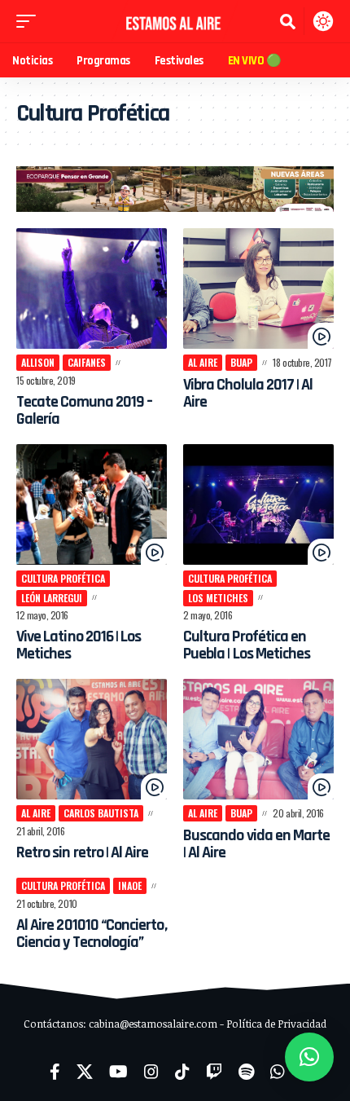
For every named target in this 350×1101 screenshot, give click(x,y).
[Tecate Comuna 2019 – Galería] (91, 288)
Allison (38, 362)
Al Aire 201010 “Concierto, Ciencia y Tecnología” (91, 933)
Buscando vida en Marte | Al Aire (256, 844)
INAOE (130, 885)
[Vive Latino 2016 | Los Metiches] (91, 504)
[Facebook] (55, 1071)
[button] (30, 21)
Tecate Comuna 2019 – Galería (84, 410)
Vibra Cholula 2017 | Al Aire (248, 393)
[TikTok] (182, 1071)
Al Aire (202, 362)
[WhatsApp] (277, 1071)
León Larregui (51, 598)
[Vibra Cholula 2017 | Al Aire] (258, 288)
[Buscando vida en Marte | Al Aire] (258, 739)
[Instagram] (151, 1071)
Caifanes (87, 362)
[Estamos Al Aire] (175, 21)
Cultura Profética (63, 578)
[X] (84, 1071)
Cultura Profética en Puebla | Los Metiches (246, 645)
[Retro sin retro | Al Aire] (91, 739)
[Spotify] (246, 1071)
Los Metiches (218, 598)
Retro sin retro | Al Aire (82, 852)
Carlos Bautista (100, 813)
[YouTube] (118, 1071)
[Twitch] (214, 1071)
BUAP (241, 362)
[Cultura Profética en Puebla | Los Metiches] (258, 504)
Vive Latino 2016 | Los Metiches (78, 645)
